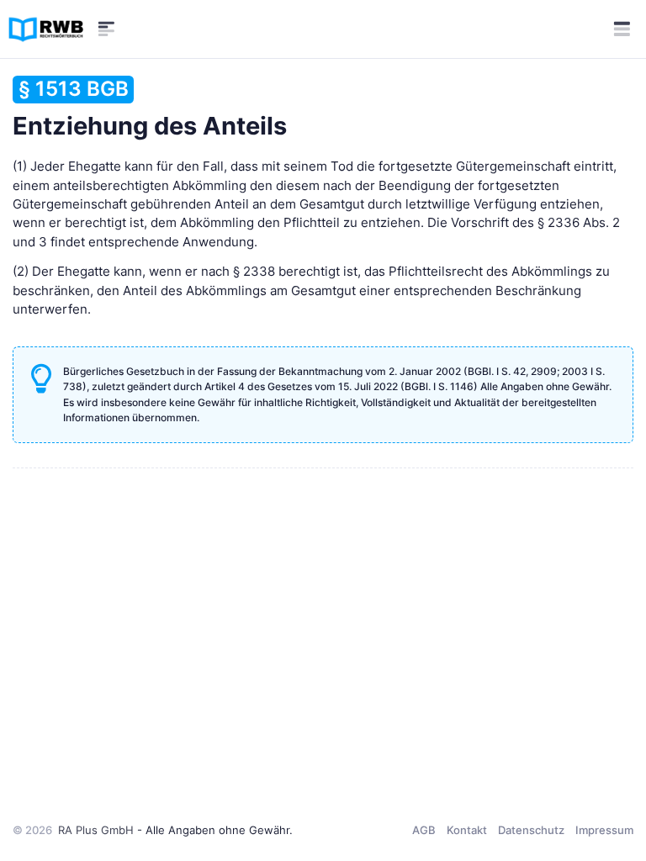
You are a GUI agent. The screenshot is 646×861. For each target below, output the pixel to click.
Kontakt (467, 830)
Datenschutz (531, 830)
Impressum (604, 830)
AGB (424, 830)
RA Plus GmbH (96, 830)
